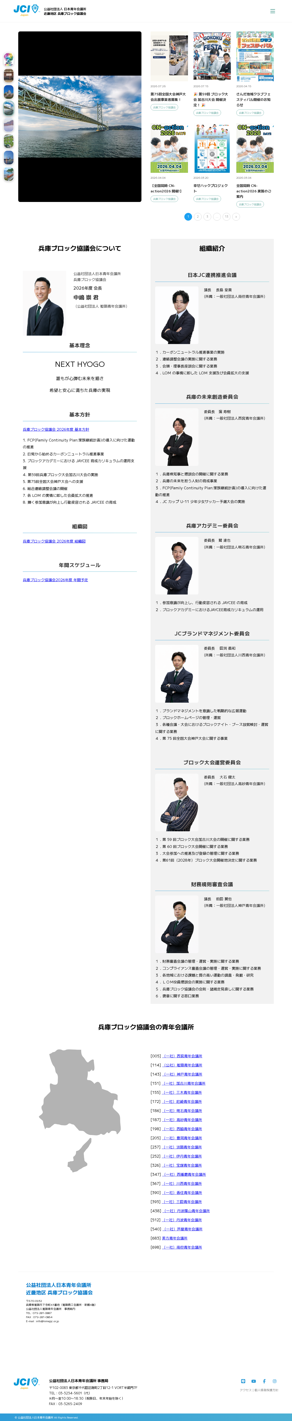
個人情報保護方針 (266, 1390)
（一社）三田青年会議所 (182, 1201)
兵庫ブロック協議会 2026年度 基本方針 (56, 429)
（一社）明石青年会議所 (182, 1110)
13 (226, 216)
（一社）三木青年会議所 (182, 1092)
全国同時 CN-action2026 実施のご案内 (253, 191)
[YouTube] (253, 1381)
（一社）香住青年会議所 (182, 1192)
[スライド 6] (9, 141)
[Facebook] (264, 1381)
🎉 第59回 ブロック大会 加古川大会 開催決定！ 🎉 (210, 99)
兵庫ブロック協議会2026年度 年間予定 (55, 579)
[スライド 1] (9, 59)
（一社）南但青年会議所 (182, 1247)
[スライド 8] (9, 174)
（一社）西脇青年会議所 (182, 1128)
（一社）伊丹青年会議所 (182, 1156)
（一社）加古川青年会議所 (184, 1083)
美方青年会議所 (175, 1238)
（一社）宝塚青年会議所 (182, 1165)
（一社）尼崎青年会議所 (182, 1101)
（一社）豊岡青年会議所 (182, 1137)
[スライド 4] (9, 108)
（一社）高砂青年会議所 (182, 1119)
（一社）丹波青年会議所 (182, 1219)
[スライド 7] (9, 158)
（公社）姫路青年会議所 (182, 1065)
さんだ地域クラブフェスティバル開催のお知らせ (253, 99)
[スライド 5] (9, 125)
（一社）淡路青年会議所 (182, 1147)
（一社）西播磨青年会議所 (184, 1174)
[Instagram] (274, 1381)
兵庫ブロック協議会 (164, 107)
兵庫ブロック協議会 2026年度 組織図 (54, 541)
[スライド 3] (9, 92)
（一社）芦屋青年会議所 (182, 1229)
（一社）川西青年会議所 (182, 1183)
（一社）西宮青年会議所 (182, 1056)
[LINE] (243, 1381)
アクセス (246, 1390)
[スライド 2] (9, 76)
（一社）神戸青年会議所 (182, 1074)
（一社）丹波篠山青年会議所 (186, 1210)
